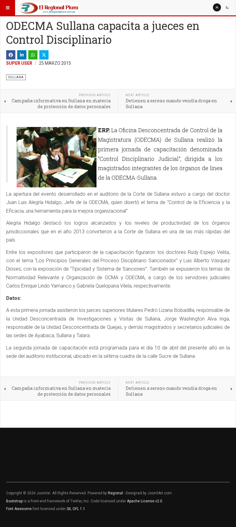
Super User (19, 63)
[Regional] (48, 7)
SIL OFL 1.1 (76, 509)
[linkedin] (21, 54)
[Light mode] (217, 7)
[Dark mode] (227, 7)
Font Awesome (19, 509)
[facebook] (10, 54)
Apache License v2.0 (144, 501)
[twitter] (44, 54)
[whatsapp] (32, 54)
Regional (115, 493)
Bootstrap (14, 501)
